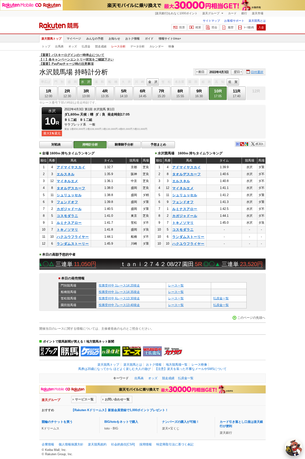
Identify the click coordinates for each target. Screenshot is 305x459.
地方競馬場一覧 (177, 364)
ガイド (149, 38)
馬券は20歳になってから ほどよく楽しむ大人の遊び (114, 369)
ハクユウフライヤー (73, 237)
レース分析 (118, 46)
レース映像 (199, 364)
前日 (201, 72)
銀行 (244, 13)
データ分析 (137, 46)
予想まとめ (158, 144)
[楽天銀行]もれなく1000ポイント (176, 13)
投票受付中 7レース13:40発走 (119, 305)
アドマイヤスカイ (71, 167)
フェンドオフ (67, 202)
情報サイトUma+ (170, 38)
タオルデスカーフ (71, 188)
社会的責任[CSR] (123, 444)
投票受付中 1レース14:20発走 (119, 285)
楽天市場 (257, 13)
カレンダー (156, 46)
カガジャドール (69, 209)
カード (232, 13)
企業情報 (48, 444)
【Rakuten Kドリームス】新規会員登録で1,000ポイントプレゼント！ (119, 410)
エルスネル (66, 174)
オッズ (72, 46)
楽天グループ (211, 13)
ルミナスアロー (69, 223)
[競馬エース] (131, 351)
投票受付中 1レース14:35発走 (119, 292)
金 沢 (153, 82)
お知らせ (114, 38)
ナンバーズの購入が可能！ (180, 422)
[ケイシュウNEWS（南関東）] (90, 351)
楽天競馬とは (257, 20)
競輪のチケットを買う (57, 422)
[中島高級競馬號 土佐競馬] (152, 351)
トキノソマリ (67, 230)
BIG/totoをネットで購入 (121, 422)
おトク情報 (132, 38)
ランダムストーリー (73, 244)
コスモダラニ (67, 216)
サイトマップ (211, 20)
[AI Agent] (293, 447)
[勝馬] (69, 351)
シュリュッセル (69, 195)
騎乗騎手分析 (124, 144)
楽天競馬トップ (51, 38)
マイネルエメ (67, 181)
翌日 (237, 72)
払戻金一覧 (221, 298)
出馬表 (59, 46)
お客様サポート (234, 20)
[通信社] (111, 351)
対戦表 (56, 144)
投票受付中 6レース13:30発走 (119, 298)
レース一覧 (176, 285)
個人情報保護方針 (71, 444)
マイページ (74, 38)
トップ (46, 46)
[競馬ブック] (48, 351)
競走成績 (101, 46)
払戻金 (86, 46)
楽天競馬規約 (97, 444)
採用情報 (145, 444)
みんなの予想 (94, 38)
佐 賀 (233, 82)
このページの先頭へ (251, 317)
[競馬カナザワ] (173, 351)
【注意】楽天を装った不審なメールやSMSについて (191, 369)
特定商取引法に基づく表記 (174, 444)
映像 (171, 46)
